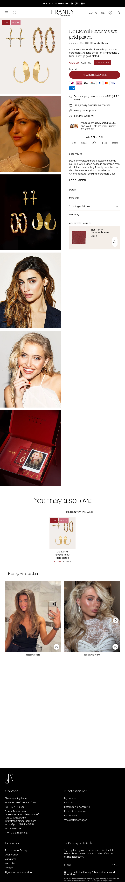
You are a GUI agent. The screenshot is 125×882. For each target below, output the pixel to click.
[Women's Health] (115, 143)
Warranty (74, 214)
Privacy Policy (90, 872)
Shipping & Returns (79, 206)
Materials (74, 198)
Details (72, 189)
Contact (68, 802)
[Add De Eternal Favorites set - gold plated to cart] (56, 647)
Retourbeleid (71, 815)
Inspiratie (10, 863)
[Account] (110, 12)
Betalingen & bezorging (77, 807)
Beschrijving (75, 153)
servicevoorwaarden (75, 880)
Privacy (9, 867)
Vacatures (10, 859)
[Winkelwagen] (118, 12)
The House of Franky (16, 850)
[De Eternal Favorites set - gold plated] (62, 533)
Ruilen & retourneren (75, 811)
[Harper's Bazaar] (105, 143)
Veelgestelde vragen (75, 820)
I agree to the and (89, 873)
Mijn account (71, 798)
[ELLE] (74, 143)
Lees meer (77, 180)
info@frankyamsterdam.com (20, 821)
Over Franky (11, 854)
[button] (115, 620)
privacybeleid (110, 879)
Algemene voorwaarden (18, 872)
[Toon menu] (6, 12)
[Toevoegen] (115, 242)
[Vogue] (84, 143)
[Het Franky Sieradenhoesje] (79, 237)
